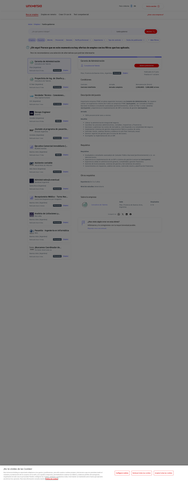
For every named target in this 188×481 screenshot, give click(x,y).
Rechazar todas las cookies (142, 473)
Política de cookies (52, 479)
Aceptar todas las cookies (163, 473)
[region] (94, 473)
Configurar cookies (122, 473)
